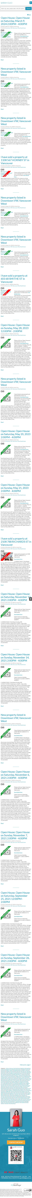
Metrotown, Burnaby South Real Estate (17, 1088)
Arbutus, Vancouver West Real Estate (13, 1068)
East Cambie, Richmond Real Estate (12, 1079)
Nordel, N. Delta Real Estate (14, 1089)
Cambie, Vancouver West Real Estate (13, 1072)
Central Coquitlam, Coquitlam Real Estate (14, 1073)
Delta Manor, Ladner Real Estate (23, 1077)
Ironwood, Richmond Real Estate (18, 1084)
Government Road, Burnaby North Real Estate (10, 1082)
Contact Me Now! (16, 1142)
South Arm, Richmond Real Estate (18, 1096)
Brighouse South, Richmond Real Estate (13, 1070)
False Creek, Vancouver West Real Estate (18, 1080)
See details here (24, 36)
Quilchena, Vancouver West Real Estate (17, 1093)
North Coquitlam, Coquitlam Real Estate (13, 1090)
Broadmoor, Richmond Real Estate (12, 1071)
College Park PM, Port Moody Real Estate (23, 1076)
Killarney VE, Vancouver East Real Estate (20, 1085)
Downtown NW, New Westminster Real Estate (10, 1078)
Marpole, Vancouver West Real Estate (13, 1087)
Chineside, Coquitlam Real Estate (7, 1075)
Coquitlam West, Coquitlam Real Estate (8, 1077)
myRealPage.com (16, 1185)
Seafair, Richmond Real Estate (15, 1095)
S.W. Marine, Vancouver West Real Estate (18, 1094)
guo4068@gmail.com (25, 1178)
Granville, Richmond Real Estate (19, 1083)
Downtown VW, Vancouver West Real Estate (15, 28)
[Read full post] (7, 35)
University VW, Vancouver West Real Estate (9, 1099)
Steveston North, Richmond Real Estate (19, 1097)
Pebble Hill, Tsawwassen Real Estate (13, 1091)
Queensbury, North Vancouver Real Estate (16, 1092)
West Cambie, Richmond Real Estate (13, 1100)
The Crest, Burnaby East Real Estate (22, 1098)
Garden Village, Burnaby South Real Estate (19, 1081)
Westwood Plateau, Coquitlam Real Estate (16, 1101)
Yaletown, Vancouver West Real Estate (8, 1103)
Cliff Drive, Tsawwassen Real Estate (21, 1075)
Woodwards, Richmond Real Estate (21, 1102)
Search (29, 8)
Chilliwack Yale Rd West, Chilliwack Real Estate (20, 1074)
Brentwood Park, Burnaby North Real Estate (12, 1069)
